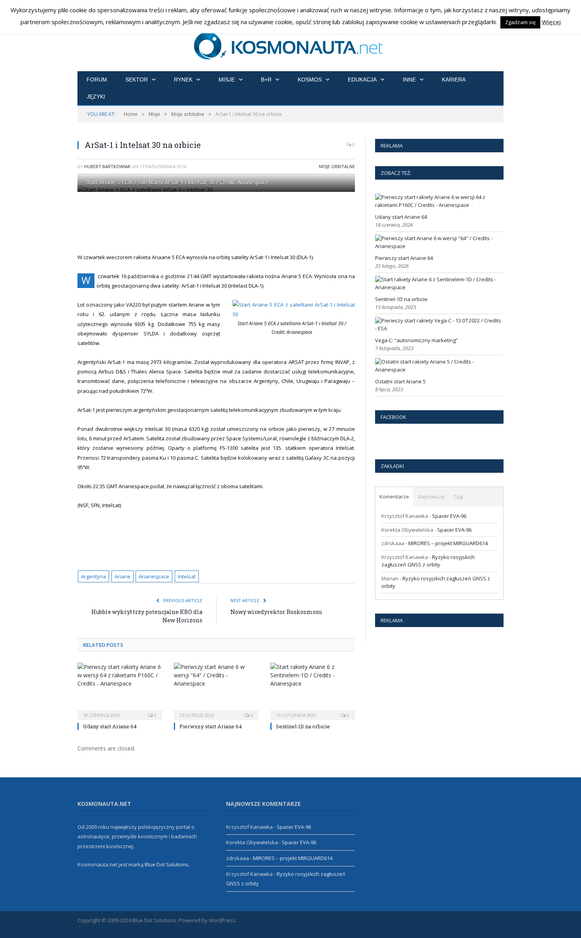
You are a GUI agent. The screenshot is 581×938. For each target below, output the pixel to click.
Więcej (551, 22)
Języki (96, 96)
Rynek (183, 79)
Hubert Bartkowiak (107, 166)
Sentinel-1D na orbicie (303, 726)
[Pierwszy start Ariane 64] (216, 690)
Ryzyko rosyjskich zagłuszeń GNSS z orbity (428, 560)
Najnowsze (431, 496)
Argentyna (93, 576)
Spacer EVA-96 (449, 515)
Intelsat (187, 576)
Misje (227, 79)
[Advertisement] (225, 222)
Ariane (122, 576)
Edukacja (362, 79)
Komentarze (394, 496)
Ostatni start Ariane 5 (400, 381)
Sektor (136, 79)
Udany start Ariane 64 (110, 726)
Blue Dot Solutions (167, 864)
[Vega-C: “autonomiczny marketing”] (438, 328)
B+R (266, 79)
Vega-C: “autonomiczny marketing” (416, 340)
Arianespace (154, 576)
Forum (97, 79)
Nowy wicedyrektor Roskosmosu (276, 612)
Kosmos (310, 79)
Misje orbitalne (337, 166)
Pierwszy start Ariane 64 (210, 726)
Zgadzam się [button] (520, 22)
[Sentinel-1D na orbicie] (312, 690)
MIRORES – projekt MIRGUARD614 (448, 543)
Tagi (458, 496)
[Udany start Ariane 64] (119, 690)
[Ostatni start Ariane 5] (438, 369)
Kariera (454, 79)
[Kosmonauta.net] (290, 44)
